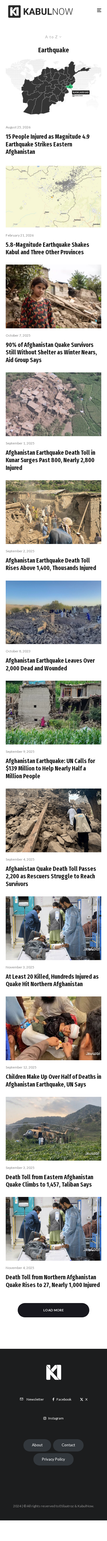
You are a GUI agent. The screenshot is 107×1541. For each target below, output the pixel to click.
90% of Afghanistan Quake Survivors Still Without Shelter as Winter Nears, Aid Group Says (51, 352)
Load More (53, 1310)
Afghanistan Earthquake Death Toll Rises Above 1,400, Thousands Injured (51, 564)
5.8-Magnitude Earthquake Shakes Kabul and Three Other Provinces (47, 248)
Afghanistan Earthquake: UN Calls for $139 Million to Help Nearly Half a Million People (50, 768)
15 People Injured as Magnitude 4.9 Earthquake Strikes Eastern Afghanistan (48, 144)
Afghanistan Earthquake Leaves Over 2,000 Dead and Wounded (50, 664)
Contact (68, 1445)
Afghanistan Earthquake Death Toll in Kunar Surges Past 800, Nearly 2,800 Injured (50, 460)
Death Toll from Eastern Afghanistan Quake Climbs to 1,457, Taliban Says (49, 1180)
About (37, 1445)
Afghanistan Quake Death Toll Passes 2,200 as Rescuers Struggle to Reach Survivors (51, 876)
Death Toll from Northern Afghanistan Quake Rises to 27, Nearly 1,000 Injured (53, 1281)
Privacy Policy (53, 1459)
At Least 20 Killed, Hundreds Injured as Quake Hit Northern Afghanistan (52, 980)
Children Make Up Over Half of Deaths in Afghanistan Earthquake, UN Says (53, 1080)
